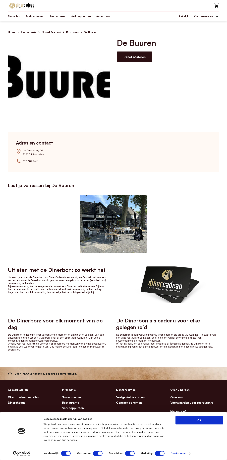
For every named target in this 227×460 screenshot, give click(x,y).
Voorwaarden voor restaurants (191, 402)
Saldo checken (34, 16)
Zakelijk (184, 16)
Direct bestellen (134, 57)
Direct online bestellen (23, 397)
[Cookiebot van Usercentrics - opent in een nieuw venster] (21, 453)
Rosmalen (72, 32)
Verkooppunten (81, 16)
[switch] (98, 453)
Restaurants (57, 16)
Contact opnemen (129, 402)
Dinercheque (16, 402)
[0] (216, 5)
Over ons (176, 397)
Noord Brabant (51, 32)
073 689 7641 (31, 161)
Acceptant (103, 16)
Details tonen (178, 453)
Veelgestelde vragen (130, 397)
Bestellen (14, 16)
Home (11, 32)
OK (199, 420)
